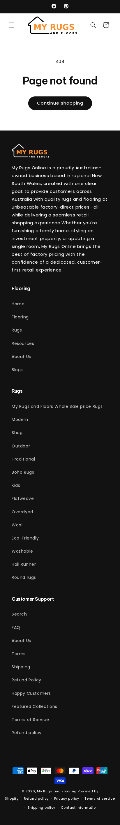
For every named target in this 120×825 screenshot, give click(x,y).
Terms (19, 654)
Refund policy (27, 733)
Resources (23, 343)
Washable (22, 551)
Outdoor (21, 446)
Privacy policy (66, 798)
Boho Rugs (23, 472)
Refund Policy (26, 680)
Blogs (17, 370)
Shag (17, 433)
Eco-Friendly (25, 538)
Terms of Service (30, 719)
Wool (17, 525)
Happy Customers (31, 693)
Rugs (17, 330)
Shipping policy (42, 807)
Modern (20, 419)
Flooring (20, 317)
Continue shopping (60, 103)
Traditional (23, 459)
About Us (21, 356)
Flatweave (23, 498)
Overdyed (22, 512)
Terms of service (99, 798)
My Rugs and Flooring (57, 791)
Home (18, 304)
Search (19, 614)
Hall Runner (24, 564)
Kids (16, 485)
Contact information (79, 807)
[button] (11, 25)
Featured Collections (34, 706)
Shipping (21, 667)
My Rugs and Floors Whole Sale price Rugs (57, 406)
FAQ (16, 627)
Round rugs (24, 577)
